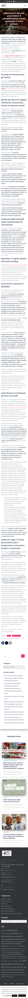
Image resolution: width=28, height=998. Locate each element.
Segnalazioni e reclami (6, 899)
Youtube (13, 1)
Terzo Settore (16, 635)
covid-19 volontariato (13, 954)
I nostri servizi (20, 983)
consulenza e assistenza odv (14, 950)
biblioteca (10, 948)
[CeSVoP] (4, 5)
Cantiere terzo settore (10, 629)
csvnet (21, 954)
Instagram (11, 1)
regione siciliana (12, 957)
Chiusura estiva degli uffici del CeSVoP (13, 722)
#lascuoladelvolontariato (11, 939)
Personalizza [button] (22, 995)
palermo (7, 958)
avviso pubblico (17, 946)
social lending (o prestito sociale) (18, 265)
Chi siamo (11, 983)
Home (5, 983)
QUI (9, 866)
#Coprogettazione (6, 933)
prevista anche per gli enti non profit (17, 407)
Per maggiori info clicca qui (7, 889)
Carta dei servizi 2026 (6, 901)
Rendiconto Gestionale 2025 (7, 908)
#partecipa (12, 941)
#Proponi (17, 941)
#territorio (22, 941)
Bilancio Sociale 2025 (6, 906)
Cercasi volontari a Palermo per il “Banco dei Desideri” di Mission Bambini (13, 836)
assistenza (6, 832)
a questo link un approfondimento (15, 88)
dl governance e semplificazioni (11, 638)
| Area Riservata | (20, 1)
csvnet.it (20, 629)
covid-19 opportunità (12, 952)
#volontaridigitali (6, 943)
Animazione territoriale (10, 760)
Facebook (7, 1)
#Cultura (15, 933)
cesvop (15, 948)
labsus (16, 956)
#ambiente (4, 930)
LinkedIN (15, 1)
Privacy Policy (4, 903)
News (9, 635)
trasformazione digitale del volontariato (14, 961)
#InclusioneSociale (16, 936)
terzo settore (22, 638)
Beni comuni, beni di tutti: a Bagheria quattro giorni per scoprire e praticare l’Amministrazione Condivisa (13, 678)
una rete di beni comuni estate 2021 (16, 974)
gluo (13, 956)
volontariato (8, 976)
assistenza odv (11, 946)
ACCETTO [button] (14, 995)
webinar (12, 976)
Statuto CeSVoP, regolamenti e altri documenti (11, 913)
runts (18, 957)
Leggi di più (7, 995)
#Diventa (20, 933)
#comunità (12, 930)
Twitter (9, 1)
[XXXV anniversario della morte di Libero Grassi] (14, 787)
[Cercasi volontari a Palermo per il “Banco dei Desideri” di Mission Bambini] (14, 821)
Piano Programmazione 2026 (7, 911)
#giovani (4, 936)
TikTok (5, 1)
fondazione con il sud (6, 956)
